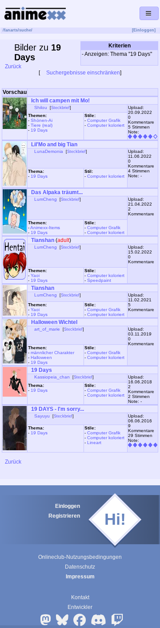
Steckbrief (60, 107)
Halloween (41, 357)
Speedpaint (99, 280)
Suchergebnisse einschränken (82, 73)
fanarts (11, 30)
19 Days (39, 130)
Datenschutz (80, 567)
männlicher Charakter (52, 352)
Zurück (12, 66)
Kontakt (80, 597)
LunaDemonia (48, 151)
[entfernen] (154, 60)
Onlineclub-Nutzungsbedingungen (80, 557)
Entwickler (80, 607)
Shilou (40, 107)
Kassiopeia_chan (52, 376)
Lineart (94, 442)
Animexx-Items (45, 227)
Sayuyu (42, 415)
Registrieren (64, 516)
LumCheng (45, 199)
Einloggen (67, 506)
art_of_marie (47, 329)
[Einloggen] (144, 30)
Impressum (80, 576)
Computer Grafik (103, 120)
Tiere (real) (41, 125)
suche (25, 30)
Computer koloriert (105, 125)
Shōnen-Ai (41, 120)
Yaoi (35, 275)
